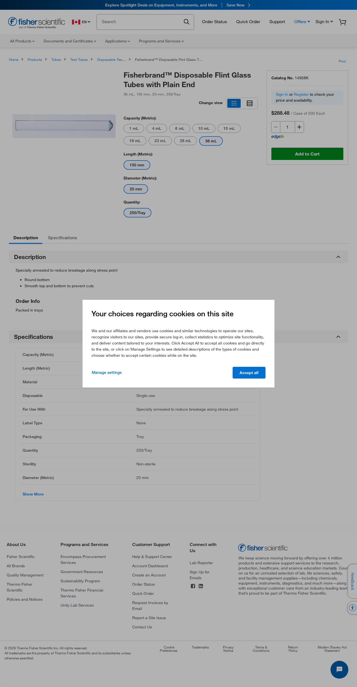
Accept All (249, 372)
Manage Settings (107, 372)
